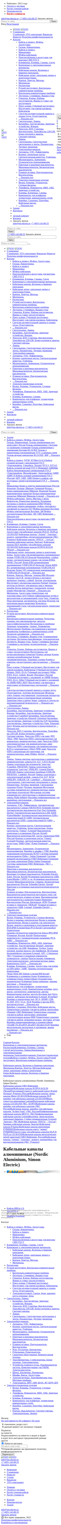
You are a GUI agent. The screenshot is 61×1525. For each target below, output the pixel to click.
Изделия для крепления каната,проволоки (33, 602)
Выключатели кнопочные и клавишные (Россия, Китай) (29, 831)
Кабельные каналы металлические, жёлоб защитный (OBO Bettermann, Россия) (30, 1135)
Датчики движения (33, 787)
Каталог (11, 1499)
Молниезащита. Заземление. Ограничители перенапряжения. (34, 160)
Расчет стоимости (15, 1495)
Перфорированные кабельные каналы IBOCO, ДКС (30, 1112)
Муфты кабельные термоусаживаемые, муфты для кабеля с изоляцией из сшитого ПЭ (31, 506)
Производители (14, 1502)
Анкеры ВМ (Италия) (43, 575)
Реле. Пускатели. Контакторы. (27, 1349)
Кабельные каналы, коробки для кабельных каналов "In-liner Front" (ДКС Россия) (28, 1110)
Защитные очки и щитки (19, 700)
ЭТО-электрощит (33, 34)
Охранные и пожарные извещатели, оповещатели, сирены (27, 957)
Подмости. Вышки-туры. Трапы (22, 641)
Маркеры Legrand (35, 496)
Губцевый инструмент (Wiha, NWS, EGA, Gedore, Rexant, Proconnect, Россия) (31, 673)
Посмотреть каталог (16, 1172)
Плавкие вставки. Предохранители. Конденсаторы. (32, 892)
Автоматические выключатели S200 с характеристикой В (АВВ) (30, 819)
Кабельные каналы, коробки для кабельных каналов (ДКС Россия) (29, 1106)
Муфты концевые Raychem (46, 509)
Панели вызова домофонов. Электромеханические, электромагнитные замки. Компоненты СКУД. (31, 961)
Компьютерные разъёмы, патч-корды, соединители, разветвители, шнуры (32, 990)
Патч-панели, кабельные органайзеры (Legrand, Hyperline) (32, 995)
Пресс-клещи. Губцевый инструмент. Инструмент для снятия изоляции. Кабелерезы (37, 108)
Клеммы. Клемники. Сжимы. (33, 193)
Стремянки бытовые (48, 641)
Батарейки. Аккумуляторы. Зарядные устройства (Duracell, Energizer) (31, 717)
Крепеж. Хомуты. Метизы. (31, 80)
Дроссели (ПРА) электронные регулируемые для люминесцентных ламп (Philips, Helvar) (31, 751)
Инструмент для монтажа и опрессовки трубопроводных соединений (31, 683)
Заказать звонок (45, 18)
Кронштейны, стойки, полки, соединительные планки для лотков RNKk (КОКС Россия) (33, 560)
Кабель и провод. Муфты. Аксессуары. (31, 261)
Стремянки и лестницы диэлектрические (27, 644)
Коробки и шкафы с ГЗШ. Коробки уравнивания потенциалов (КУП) (32, 852)
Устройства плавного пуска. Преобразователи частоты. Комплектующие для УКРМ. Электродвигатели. (34, 1367)
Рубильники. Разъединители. (26, 1352)
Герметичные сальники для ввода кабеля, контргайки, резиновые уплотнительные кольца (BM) (31, 1014)
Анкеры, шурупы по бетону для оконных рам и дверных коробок (32, 585)
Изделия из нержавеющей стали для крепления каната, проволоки (33, 604)
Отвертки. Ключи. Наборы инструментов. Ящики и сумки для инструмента (36, 101)
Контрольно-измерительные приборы (37, 93)
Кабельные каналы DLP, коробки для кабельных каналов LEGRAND (30, 544)
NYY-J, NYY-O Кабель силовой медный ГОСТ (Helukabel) (32, 466)
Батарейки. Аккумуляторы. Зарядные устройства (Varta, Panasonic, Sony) (33, 723)
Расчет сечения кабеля (17, 1492)
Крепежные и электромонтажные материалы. (34, 281)
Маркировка (25, 52)
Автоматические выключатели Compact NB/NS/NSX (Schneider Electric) (33, 806)
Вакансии (47, 34)
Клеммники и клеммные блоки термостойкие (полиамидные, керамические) (29, 979)
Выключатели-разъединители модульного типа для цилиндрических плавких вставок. (31, 895)
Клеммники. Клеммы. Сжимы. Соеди (37, 62)
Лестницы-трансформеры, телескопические (38, 639)
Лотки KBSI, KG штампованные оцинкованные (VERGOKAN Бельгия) (32, 567)
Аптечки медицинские (33, 693)
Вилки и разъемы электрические (22, 920)
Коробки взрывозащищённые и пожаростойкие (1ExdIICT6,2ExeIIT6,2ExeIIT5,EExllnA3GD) (30, 1023)
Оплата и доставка (16, 1490)
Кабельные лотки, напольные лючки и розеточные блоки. (27, 1070)
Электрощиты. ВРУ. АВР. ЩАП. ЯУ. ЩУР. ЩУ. (35, 1383)
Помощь (11, 1487)
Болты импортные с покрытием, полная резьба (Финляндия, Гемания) (30, 589)
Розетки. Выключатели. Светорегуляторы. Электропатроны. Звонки (32, 1412)
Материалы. (24, 83)
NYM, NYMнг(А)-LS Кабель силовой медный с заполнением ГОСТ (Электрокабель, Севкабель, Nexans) (29, 463)
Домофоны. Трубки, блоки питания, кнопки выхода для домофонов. (30, 949)
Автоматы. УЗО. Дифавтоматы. (34, 152)
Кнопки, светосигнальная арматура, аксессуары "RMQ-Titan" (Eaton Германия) (29, 842)
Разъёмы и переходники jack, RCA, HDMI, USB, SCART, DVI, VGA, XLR (30, 1000)
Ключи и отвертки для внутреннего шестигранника (31, 660)
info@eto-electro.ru (10, 18)
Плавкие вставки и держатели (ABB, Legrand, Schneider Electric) (31, 906)
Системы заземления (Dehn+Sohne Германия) (29, 861)
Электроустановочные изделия (34, 180)
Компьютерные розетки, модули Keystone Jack (29, 994)
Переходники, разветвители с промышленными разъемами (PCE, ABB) (31, 938)
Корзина (17, 218)
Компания (12, 1469)
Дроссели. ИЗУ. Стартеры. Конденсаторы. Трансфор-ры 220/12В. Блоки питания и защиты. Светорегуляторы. (37, 133)
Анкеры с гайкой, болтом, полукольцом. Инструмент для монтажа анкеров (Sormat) (31, 581)
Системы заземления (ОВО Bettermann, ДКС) (29, 864)
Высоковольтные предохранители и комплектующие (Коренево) (32, 898)
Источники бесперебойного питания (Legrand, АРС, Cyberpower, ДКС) (32, 953)
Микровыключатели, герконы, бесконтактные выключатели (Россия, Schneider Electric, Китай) (33, 883)
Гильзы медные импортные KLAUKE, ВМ (27, 455)
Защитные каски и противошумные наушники (29, 698)
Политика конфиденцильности (16, 1520)
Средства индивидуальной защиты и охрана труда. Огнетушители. (36, 114)
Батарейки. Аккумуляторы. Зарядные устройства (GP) (32, 719)
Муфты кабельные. (28, 55)
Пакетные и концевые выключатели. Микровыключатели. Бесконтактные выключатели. (36, 167)
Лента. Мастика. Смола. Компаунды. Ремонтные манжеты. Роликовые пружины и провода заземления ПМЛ (29, 501)
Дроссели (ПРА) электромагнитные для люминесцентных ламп (32, 742)
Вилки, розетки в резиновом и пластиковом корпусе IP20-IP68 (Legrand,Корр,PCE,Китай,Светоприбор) (32, 926)
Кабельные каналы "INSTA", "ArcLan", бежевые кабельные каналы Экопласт (31, 540)
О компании (19, 34)
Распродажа (24, 85)
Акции (10, 437)
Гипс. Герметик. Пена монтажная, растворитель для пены (33, 599)
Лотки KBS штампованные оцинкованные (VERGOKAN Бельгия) (28, 563)
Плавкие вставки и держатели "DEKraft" (31, 903)
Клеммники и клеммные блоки (22, 976)
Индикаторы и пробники (42, 624)
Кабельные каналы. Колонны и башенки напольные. (34, 71)
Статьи (10, 1477)
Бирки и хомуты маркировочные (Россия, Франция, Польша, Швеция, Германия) (33, 487)
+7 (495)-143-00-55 (28, 18)
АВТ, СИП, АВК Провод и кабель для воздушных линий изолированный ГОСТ (29, 479)
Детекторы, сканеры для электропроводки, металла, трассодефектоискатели (31, 621)
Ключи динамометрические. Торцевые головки (26, 658)
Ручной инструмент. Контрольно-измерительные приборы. (35, 89)
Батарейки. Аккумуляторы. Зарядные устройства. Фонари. (37, 125)
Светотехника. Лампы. (30, 121)
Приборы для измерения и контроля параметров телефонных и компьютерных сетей (31, 630)
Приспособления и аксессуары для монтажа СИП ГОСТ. (35, 58)
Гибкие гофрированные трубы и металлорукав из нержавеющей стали (32, 596)
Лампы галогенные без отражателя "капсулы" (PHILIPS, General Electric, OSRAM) (30, 769)
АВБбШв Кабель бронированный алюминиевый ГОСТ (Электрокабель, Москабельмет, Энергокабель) (32, 470)
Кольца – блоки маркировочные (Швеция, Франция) (30, 489)
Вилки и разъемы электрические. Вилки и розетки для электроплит (31, 921)
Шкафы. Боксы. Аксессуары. (26, 1375)
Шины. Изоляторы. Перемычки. (28, 1372)
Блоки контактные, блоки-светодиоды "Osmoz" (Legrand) (30, 829)
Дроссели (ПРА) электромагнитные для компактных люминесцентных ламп (32, 740)
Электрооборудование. (30, 149)
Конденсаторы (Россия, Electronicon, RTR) (27, 902)
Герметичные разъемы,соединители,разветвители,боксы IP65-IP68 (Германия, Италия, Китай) (32, 933)
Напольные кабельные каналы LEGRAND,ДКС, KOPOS (29, 1102)
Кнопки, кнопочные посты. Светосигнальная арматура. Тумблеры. (37, 155)
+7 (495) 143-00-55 (10, 1462)
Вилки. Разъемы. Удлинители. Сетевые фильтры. (33, 183)
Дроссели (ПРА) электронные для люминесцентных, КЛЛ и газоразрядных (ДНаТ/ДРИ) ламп (32, 747)
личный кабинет (21, 216)
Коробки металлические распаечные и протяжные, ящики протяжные (33, 1027)
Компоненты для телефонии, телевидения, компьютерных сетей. (36, 196)
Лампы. (22, 139)
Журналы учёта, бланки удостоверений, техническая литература (33, 694)
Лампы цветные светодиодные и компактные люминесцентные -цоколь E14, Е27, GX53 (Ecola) (33, 760)
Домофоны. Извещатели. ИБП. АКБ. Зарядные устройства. (36, 188)
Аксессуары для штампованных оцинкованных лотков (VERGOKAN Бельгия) (33, 556)
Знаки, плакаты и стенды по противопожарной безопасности (33, 701)
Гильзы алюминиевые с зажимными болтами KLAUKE (30, 448)
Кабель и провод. (27, 50)
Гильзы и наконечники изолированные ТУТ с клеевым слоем (32, 451)
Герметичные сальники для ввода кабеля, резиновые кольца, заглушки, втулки (33, 1018)
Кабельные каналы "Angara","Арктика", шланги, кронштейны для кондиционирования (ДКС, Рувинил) (33, 537)
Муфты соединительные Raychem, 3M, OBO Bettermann (30, 512)
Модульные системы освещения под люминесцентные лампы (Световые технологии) (31, 790)
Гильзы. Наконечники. (29, 47)
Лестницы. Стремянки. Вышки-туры (36, 96)
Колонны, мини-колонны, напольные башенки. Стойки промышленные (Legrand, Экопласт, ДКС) (30, 1119)
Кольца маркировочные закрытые (31, 492)
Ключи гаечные (43, 654)
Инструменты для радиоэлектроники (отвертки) (27, 653)
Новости (17, 37)
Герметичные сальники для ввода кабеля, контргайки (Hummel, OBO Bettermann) (33, 1010)
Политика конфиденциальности (37, 37)
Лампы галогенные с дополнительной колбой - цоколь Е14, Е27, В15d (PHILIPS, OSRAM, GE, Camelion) (31, 777)
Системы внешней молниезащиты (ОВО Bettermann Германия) (32, 857)
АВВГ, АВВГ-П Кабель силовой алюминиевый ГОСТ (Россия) (33, 475)
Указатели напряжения (18, 634)
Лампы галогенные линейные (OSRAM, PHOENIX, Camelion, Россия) (31, 773)
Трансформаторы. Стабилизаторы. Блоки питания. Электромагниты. (32, 1361)
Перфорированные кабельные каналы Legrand (28, 1115)
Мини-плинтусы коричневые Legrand (28, 1099)
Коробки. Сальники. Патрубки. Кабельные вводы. (34, 201)
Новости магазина (13, 1443)
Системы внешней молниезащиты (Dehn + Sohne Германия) (32, 854)
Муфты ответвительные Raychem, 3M (25, 511)
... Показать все (26, 119)
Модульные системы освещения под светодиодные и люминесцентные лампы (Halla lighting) (31, 795)
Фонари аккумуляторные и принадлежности (34, 726)
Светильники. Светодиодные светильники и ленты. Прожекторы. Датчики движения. (36, 144)
